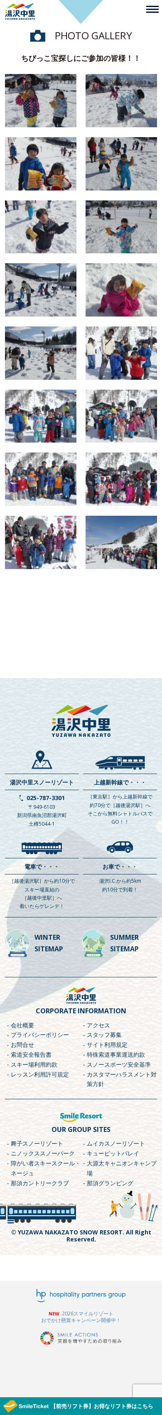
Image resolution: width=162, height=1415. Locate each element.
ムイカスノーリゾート (116, 1143)
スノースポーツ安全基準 (119, 1064)
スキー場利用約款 (34, 1064)
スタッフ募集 (104, 1035)
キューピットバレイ (113, 1153)
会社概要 (22, 1025)
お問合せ (22, 1044)
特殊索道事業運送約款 (116, 1054)
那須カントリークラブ (40, 1183)
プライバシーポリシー (40, 1035)
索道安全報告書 (31, 1054)
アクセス (98, 1025)
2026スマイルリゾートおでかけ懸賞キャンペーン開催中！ (81, 1317)
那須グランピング (110, 1183)
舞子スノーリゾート (37, 1143)
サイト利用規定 (107, 1044)
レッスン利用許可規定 (40, 1074)
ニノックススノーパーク (43, 1153)
